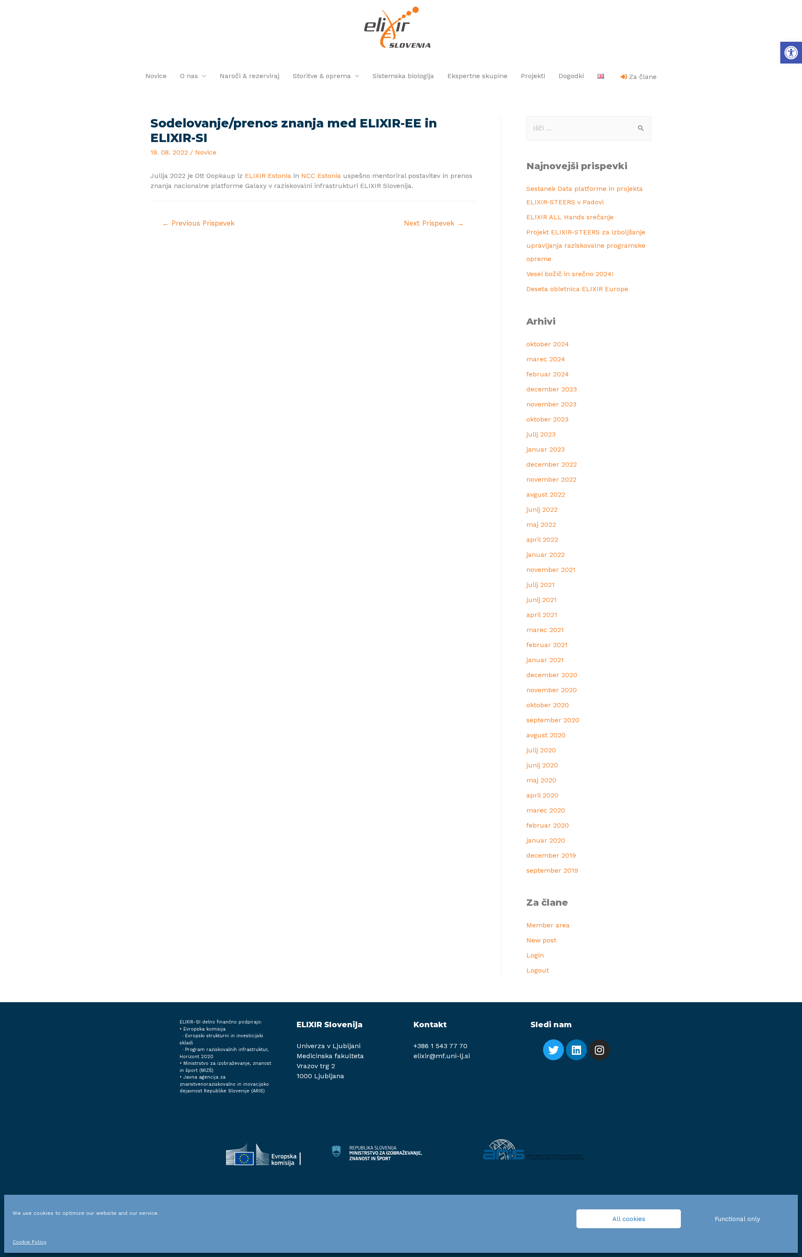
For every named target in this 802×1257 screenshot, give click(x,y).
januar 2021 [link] (545, 660)
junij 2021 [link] (541, 600)
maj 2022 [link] (541, 524)
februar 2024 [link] (547, 374)
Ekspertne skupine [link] (477, 76)
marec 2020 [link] (545, 810)
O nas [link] (189, 76)
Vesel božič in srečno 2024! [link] (569, 274)
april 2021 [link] (541, 615)
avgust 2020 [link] (546, 735)
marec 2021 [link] (545, 630)
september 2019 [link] (552, 870)
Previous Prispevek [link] (198, 223)
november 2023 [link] (551, 404)
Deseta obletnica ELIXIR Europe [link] (577, 289)
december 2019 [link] (551, 855)
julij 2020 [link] (541, 750)
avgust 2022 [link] (545, 494)
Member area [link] (548, 925)
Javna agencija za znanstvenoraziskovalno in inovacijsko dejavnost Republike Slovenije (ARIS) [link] (224, 1084)
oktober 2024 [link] (547, 344)
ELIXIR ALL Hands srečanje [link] (570, 217)
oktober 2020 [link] (547, 705)
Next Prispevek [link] (434, 223)
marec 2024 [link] (545, 359)
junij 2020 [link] (542, 765)
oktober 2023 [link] (547, 419)
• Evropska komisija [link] (203, 1029)
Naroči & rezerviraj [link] (249, 76)
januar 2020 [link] (545, 840)
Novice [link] (156, 76)
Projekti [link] (533, 76)
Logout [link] (537, 970)
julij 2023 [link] (541, 434)
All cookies (628, 1219)
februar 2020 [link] (547, 825)
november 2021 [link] (551, 570)
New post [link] (541, 940)
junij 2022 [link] (542, 509)
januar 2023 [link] (545, 449)
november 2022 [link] (551, 479)
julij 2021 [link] (540, 585)
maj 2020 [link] (541, 780)
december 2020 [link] (551, 675)
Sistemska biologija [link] (403, 76)
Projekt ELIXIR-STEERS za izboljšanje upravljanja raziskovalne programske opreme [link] (585, 245)
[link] (791, 52)
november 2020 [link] (551, 690)
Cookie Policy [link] (29, 1242)
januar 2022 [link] (545, 555)
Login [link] (535, 955)
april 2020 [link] (542, 795)
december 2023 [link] (551, 389)
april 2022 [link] (542, 539)
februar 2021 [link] (547, 645)
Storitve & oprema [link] (322, 76)
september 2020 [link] (552, 720)
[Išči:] (588, 128)
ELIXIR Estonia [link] (268, 176)
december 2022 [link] (551, 464)
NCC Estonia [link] (321, 176)
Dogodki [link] (571, 76)
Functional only (737, 1219)
